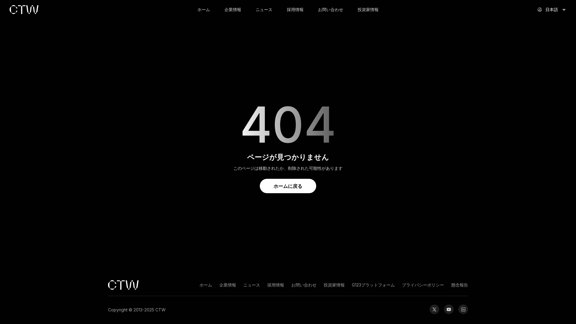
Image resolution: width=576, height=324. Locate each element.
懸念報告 (459, 284)
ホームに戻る (288, 186)
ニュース (264, 9)
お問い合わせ (330, 9)
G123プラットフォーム (373, 284)
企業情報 (232, 9)
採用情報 (295, 9)
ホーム (203, 9)
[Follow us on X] (434, 309)
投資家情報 (368, 9)
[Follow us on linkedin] (463, 309)
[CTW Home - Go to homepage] (46, 9)
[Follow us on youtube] (449, 309)
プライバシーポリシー (423, 284)
